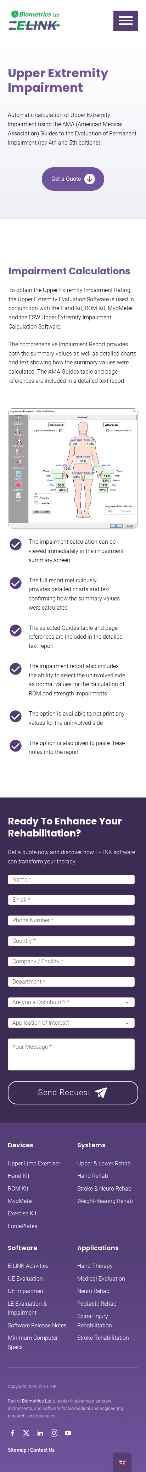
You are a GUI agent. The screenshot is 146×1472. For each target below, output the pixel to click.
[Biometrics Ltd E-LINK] (34, 21)
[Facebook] (12, 1433)
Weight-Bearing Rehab (105, 1201)
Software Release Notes (37, 1325)
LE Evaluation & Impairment (27, 1308)
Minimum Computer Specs (33, 1342)
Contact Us (42, 1450)
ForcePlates (22, 1226)
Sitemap (17, 1450)
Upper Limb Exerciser (34, 1163)
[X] (26, 1433)
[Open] (126, 20)
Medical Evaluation (101, 1278)
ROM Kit (18, 1188)
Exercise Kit (22, 1213)
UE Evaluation (25, 1278)
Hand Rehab (92, 1175)
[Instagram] (53, 1433)
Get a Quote (66, 178)
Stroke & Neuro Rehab (104, 1188)
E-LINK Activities (28, 1266)
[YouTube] (68, 1433)
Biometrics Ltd (36, 1401)
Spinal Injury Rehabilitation (94, 1321)
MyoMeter (20, 1201)
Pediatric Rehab (97, 1303)
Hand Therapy (95, 1266)
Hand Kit (18, 1175)
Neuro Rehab (93, 1291)
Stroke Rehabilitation (103, 1337)
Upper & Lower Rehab (104, 1163)
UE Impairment (26, 1291)
